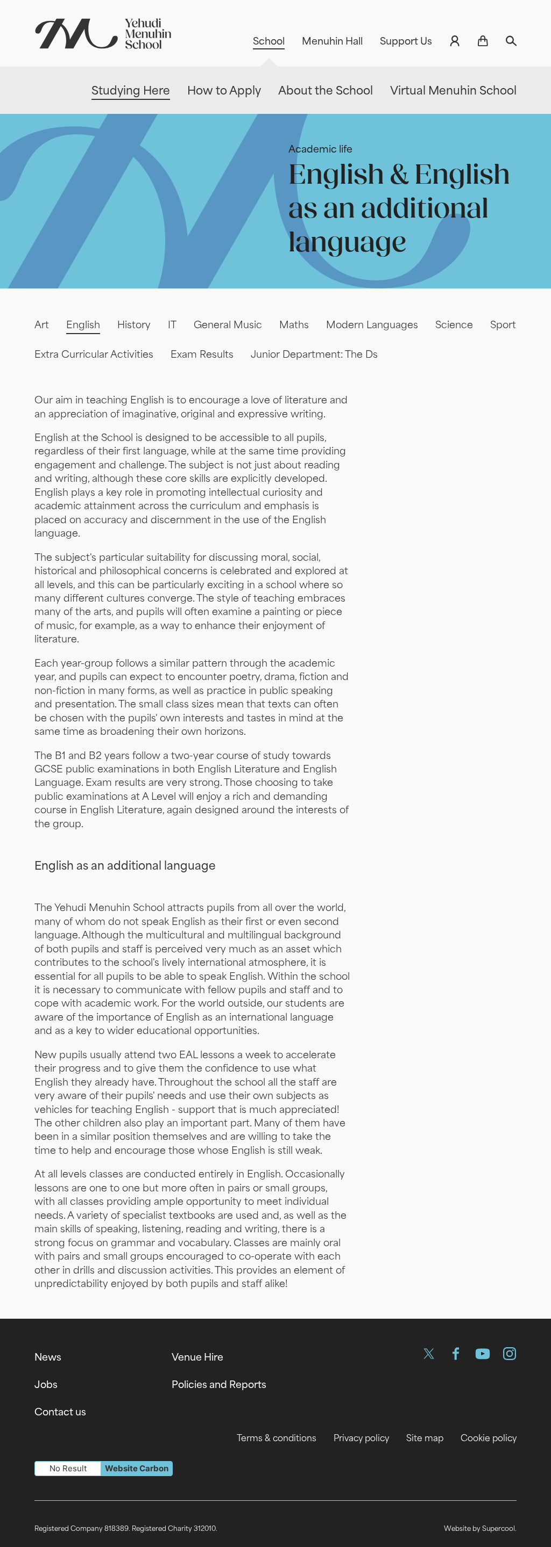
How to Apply (224, 90)
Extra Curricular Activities (93, 354)
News (47, 1357)
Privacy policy (361, 1438)
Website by (479, 1528)
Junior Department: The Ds (314, 354)
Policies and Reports (219, 1384)
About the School (325, 90)
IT (172, 324)
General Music (228, 324)
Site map (424, 1438)
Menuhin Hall (332, 41)
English (83, 324)
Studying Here (130, 90)
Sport (503, 324)
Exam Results (202, 354)
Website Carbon (136, 1468)
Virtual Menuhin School (453, 90)
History (134, 324)
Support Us (406, 41)
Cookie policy (489, 1438)
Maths (294, 324)
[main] (275, 702)
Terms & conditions (276, 1438)
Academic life (320, 148)
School (269, 41)
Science (454, 324)
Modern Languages (372, 324)
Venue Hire (197, 1357)
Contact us (60, 1412)
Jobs (46, 1384)
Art (41, 324)
